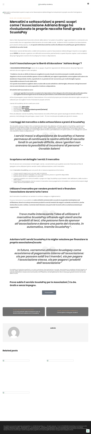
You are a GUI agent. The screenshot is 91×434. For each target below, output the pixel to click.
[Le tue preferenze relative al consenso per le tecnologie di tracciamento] (88, 431)
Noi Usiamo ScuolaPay (22, 18)
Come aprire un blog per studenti (67, 312)
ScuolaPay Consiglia (70, 310)
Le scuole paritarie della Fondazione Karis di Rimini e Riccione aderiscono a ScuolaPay (26, 312)
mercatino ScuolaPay (21, 170)
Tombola (26, 111)
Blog (11, 18)
